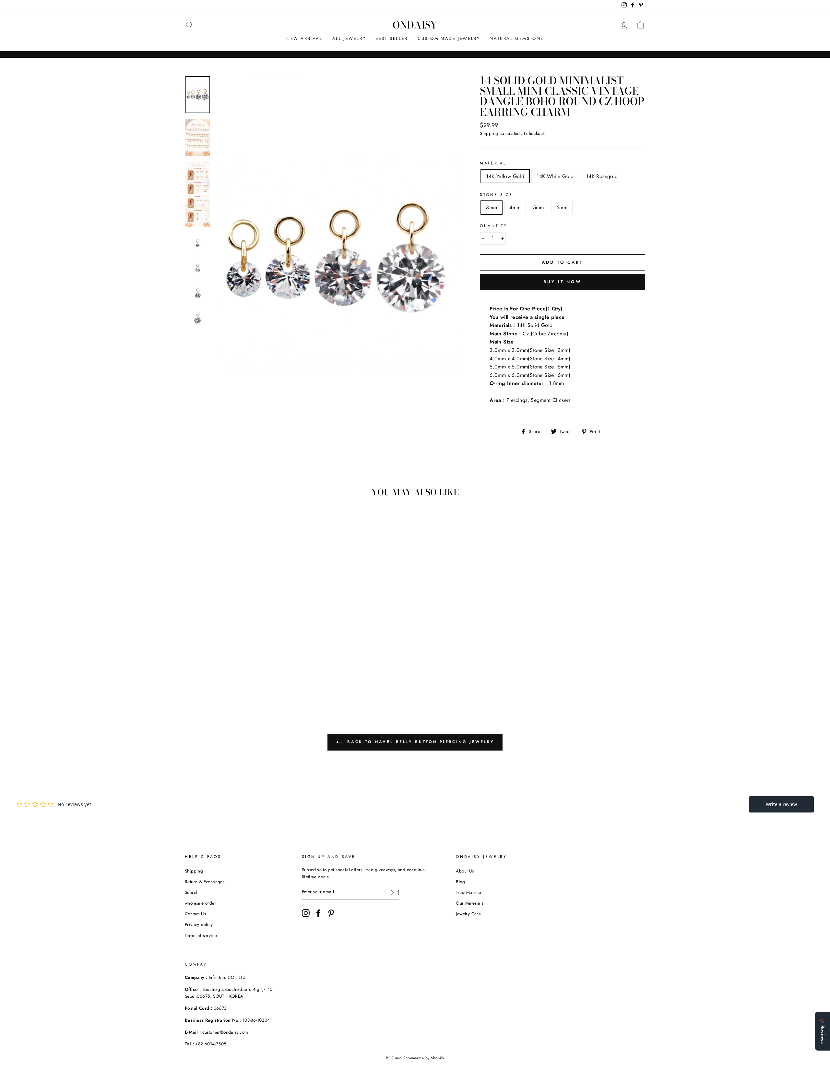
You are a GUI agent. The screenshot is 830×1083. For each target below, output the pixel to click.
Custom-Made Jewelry (449, 38)
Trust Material (469, 892)
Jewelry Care (468, 913)
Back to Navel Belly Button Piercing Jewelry (419, 741)
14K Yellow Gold (505, 176)
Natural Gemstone (517, 38)
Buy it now (562, 282)
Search (191, 892)
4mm (514, 207)
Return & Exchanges (204, 881)
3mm (491, 207)
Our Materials (469, 903)
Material (493, 163)
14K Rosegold (602, 176)
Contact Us (195, 913)
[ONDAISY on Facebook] (318, 913)
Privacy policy (199, 924)
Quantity (493, 226)
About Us (465, 871)
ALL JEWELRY (349, 38)
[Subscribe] (395, 892)
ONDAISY (415, 25)
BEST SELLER (391, 38)
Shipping (489, 133)
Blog (460, 881)
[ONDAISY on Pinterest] (331, 913)
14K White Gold (555, 176)
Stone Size (496, 195)
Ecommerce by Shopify (423, 1058)
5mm (538, 207)
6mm (561, 207)
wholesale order (200, 903)
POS (390, 1058)
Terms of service (201, 935)
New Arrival (304, 38)
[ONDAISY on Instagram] (306, 913)
